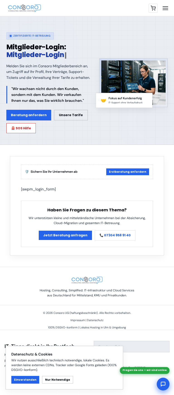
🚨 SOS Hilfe (21, 128)
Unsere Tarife (71, 115)
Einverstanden (25, 380)
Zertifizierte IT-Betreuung (32, 35)
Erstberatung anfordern (127, 172)
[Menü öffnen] (165, 8)
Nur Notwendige (57, 380)
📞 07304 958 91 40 (115, 235)
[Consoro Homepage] (24, 8)
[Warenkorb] (153, 8)
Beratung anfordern (29, 115)
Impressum (77, 320)
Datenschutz (95, 320)
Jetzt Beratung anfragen (65, 235)
